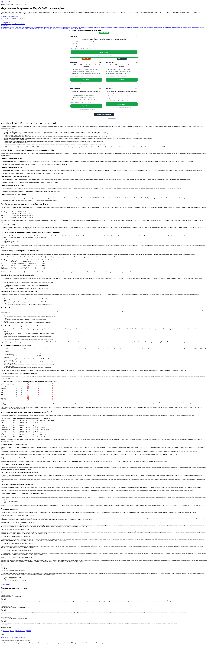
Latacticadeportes (5, 1)
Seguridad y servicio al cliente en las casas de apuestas (26, 28)
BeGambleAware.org (112, 118)
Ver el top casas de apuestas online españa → (12, 16)
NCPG (28, 631)
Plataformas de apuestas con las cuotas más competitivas (85, 27)
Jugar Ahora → (104, 52)
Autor (2, 3)
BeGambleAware (20, 631)
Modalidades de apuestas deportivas (172, 27)
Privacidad (3, 637)
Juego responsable (20, 637)
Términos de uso (10, 637)
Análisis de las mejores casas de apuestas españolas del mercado (53, 27)
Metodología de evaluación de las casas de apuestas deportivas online (19, 27)
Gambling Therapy (8, 631)
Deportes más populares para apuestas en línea (150, 27)
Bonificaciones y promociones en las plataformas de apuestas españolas (119, 27)
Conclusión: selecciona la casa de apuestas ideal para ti (55, 28)
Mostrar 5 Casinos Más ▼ (104, 114)
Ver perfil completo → (6, 584)
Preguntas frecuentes (75, 28)
